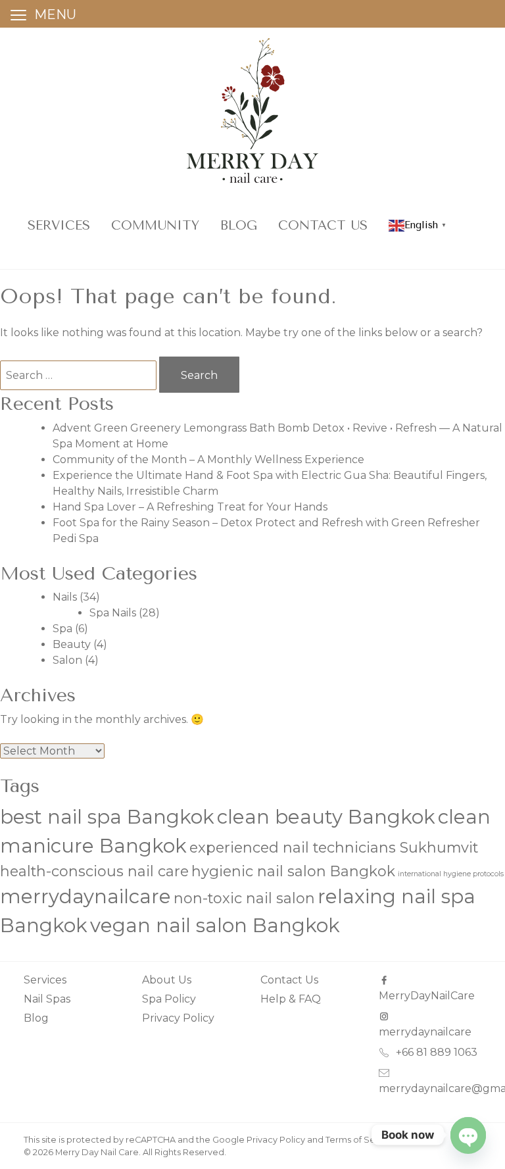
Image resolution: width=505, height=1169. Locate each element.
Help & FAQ (290, 999)
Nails (65, 597)
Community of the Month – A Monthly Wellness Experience (208, 459)
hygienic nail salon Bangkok (293, 871)
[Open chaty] (468, 1135)
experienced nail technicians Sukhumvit (333, 847)
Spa (62, 628)
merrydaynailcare (85, 896)
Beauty (72, 644)
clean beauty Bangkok (326, 816)
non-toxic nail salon (244, 898)
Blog (238, 225)
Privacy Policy (178, 1018)
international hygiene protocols (451, 874)
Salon (67, 660)
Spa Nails (112, 613)
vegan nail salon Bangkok (215, 925)
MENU (55, 14)
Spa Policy (169, 999)
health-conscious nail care (94, 871)
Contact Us (323, 225)
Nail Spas (47, 999)
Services (59, 225)
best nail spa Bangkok (107, 816)
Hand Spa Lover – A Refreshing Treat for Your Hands (190, 507)
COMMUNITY (155, 225)
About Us (166, 980)
